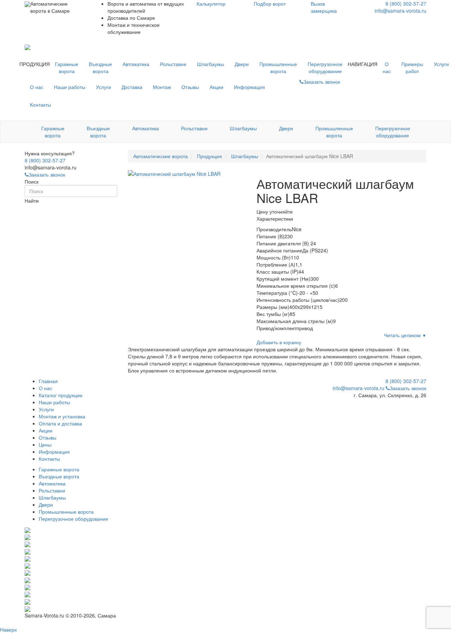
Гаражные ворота (66, 67)
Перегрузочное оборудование (325, 67)
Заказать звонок (47, 174)
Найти (32, 200)
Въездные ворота (100, 67)
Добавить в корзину (279, 342)
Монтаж (162, 86)
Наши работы (69, 86)
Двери (242, 63)
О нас (387, 67)
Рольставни (173, 63)
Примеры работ (412, 67)
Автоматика (136, 63)
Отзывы (190, 86)
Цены (45, 444)
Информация (249, 86)
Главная (48, 380)
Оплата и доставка (60, 423)
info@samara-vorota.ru (400, 10)
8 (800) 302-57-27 (405, 3)
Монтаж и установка (62, 416)
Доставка (132, 86)
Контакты (40, 104)
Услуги (103, 86)
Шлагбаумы (210, 63)
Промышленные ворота (278, 67)
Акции (216, 86)
